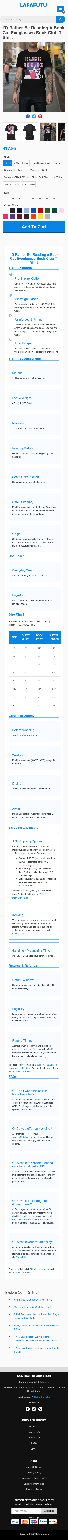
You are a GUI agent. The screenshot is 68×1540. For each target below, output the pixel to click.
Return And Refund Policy (34, 1478)
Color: (11, 205)
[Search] (60, 19)
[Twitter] (34, 116)
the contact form (19, 1219)
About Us (34, 1426)
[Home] (34, 5)
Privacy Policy (34, 1472)
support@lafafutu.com (47, 1064)
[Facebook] (28, 116)
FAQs (34, 1443)
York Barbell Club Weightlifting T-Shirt (33, 1299)
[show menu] (8, 8)
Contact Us (21, 1256)
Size (6, 192)
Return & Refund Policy (20, 1071)
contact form (24, 1067)
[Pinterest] (40, 116)
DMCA (34, 1448)
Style (7, 157)
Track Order (34, 1437)
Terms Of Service (34, 1467)
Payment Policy (34, 1489)
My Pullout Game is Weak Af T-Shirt (32, 1307)
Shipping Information (40, 1269)
